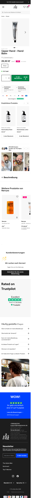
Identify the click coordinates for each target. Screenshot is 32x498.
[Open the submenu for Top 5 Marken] (27, 469)
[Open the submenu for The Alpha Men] (27, 463)
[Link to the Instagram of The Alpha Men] (13, 476)
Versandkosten (15, 430)
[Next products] (27, 103)
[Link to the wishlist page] (24, 7)
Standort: (7, 483)
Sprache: (19, 483)
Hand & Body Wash (6, 129)
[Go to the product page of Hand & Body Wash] (8, 116)
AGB (8, 492)
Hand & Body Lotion (22, 129)
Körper (7, 16)
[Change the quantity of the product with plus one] (8, 78)
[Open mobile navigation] (3, 7)
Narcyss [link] (4, 49)
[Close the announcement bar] (29, 2)
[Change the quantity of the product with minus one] (3, 78)
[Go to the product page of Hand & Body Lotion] (24, 116)
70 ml (4, 66)
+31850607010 (15, 423)
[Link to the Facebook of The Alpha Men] (18, 476)
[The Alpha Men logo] (15, 7)
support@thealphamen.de (18, 425)
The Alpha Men (7, 463)
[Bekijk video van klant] (6, 161)
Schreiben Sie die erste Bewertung (15, 273)
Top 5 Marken (7, 469)
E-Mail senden (21, 455)
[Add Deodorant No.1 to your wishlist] (17, 197)
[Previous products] (24, 103)
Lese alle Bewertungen (14, 412)
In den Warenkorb (8, 136)
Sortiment (6, 466)
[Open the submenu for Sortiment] (27, 466)
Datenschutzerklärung (17, 492)
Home (2, 16)
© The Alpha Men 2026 (15, 489)
